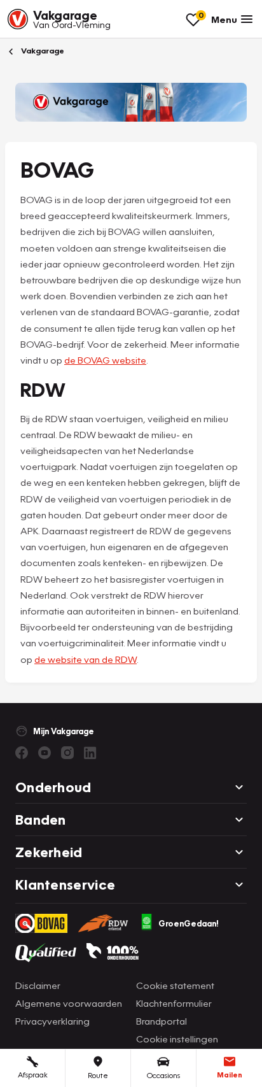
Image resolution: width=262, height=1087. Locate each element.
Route (98, 1075)
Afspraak (33, 1074)
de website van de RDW (85, 659)
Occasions (163, 1075)
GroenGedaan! (188, 923)
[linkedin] (90, 752)
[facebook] (21, 752)
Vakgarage (41, 50)
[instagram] (67, 752)
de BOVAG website (105, 360)
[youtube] (44, 752)
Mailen (229, 1074)
